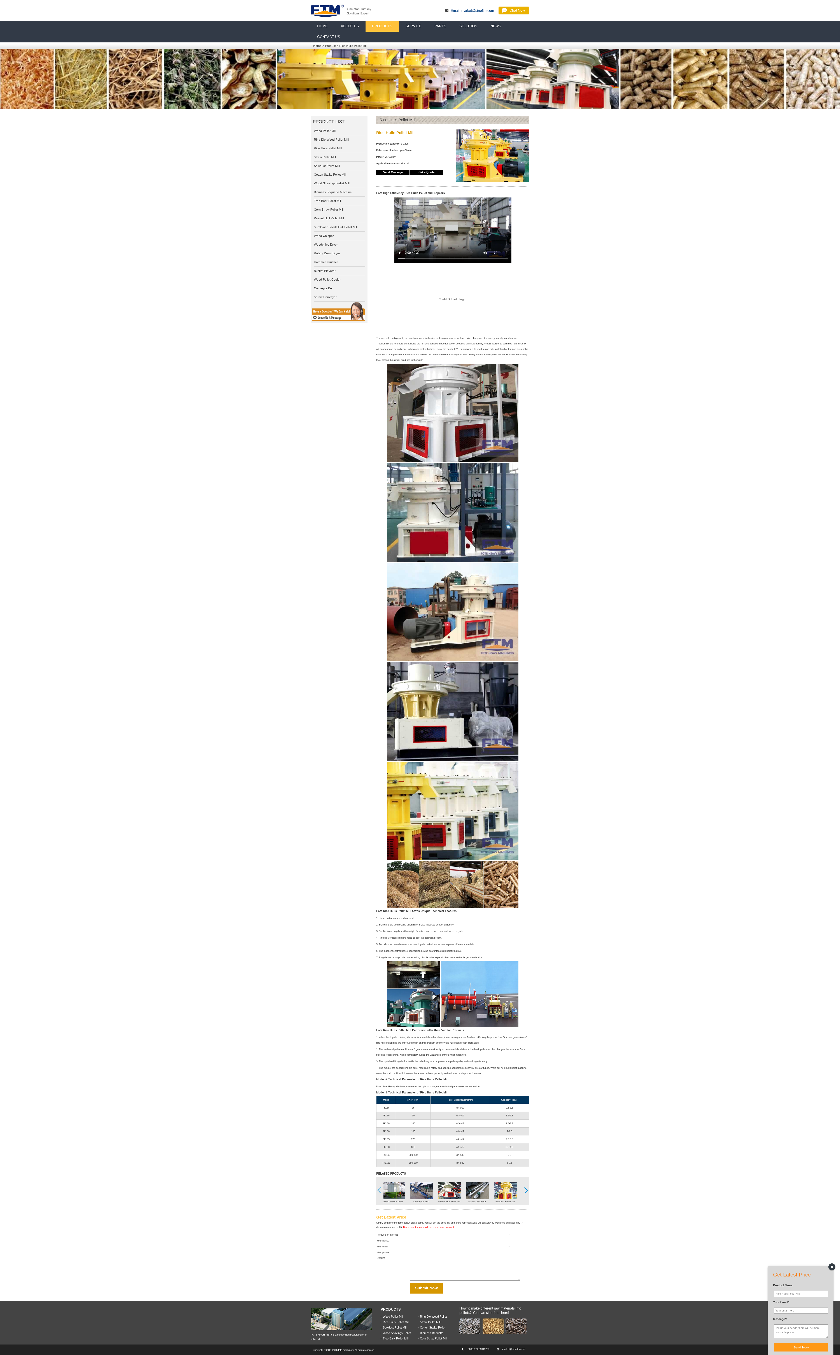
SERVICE (413, 26)
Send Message (393, 172)
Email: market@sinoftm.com (472, 10)
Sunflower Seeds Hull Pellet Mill (335, 227)
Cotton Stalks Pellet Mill (330, 174)
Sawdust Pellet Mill (505, 1201)
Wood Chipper (324, 235)
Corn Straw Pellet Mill (328, 209)
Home (317, 45)
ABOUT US (350, 26)
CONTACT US (328, 37)
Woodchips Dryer (326, 244)
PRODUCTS (382, 26)
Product (330, 45)
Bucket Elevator (325, 270)
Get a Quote (426, 172)
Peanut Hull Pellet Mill (449, 1201)
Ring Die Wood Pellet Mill (331, 139)
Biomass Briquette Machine (333, 192)
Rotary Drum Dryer (327, 253)
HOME (322, 26)
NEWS (495, 26)
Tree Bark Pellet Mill (327, 201)
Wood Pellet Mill (325, 131)
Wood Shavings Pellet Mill (332, 183)
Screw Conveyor (477, 1201)
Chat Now (517, 10)
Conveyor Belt (421, 1201)
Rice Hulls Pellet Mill (353, 45)
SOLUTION (468, 26)
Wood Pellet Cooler (393, 1201)
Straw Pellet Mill (325, 157)
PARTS (440, 26)
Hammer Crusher (326, 262)
